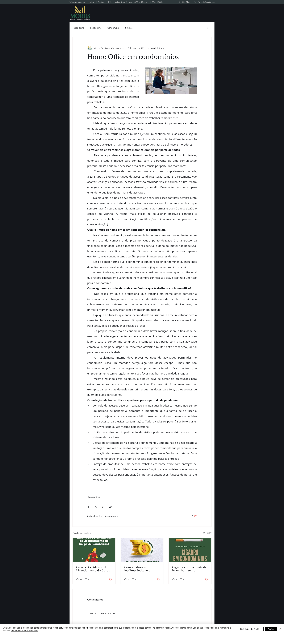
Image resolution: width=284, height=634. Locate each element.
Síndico (129, 27)
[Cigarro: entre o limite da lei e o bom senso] (190, 550)
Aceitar (271, 629)
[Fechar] (280, 629)
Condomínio (113, 27)
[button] (207, 28)
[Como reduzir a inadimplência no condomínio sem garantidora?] (142, 550)
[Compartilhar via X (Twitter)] (96, 507)
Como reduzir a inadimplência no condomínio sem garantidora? (136, 569)
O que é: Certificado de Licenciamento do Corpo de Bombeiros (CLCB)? (93, 569)
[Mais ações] (195, 48)
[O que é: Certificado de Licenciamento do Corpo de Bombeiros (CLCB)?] (94, 550)
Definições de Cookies (250, 629)
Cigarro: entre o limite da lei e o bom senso (189, 569)
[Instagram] (183, 2)
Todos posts (78, 27)
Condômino (95, 27)
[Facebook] (179, 2)
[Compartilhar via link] (110, 507)
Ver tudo (207, 532)
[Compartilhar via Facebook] (88, 507)
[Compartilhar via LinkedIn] (103, 507)
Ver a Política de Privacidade (24, 630)
